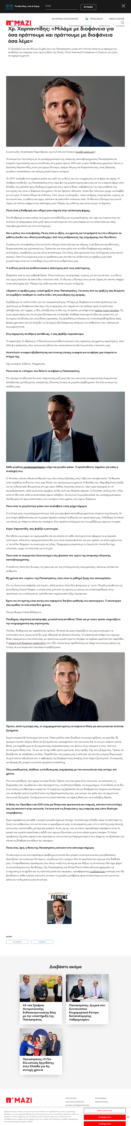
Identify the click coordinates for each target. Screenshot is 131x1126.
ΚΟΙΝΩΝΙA (120, 26)
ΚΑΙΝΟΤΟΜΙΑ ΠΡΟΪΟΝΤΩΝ (21, 26)
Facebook (17, 942)
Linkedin (42, 942)
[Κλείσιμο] (128, 1117)
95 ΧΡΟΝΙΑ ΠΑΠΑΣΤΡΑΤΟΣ (65, 19)
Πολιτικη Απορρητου (75, 1102)
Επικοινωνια (101, 1098)
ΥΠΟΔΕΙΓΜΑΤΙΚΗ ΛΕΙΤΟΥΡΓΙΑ (50, 26)
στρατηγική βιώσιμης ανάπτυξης (27, 643)
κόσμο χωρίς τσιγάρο (107, 310)
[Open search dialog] (122, 23)
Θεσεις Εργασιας (101, 1102)
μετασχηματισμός (34, 467)
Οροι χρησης (71, 1098)
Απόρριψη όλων (104, 1117)
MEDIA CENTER (116, 19)
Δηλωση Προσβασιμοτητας (77, 1105)
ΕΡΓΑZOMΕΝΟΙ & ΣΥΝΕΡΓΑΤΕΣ (80, 26)
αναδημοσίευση (85, 151)
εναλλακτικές (97, 871)
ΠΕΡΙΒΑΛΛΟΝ (104, 26)
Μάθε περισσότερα (104, 1111)
